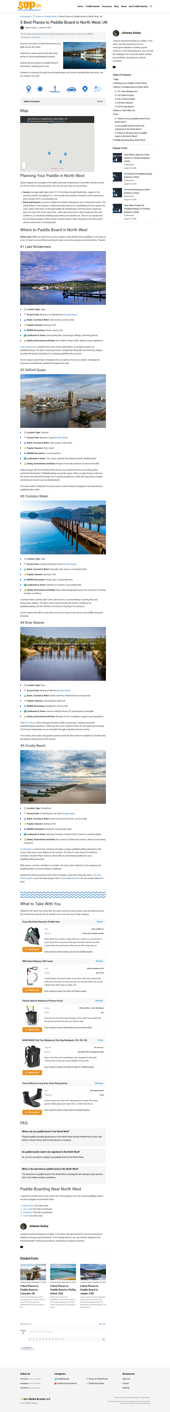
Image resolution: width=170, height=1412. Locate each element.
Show (100, 101)
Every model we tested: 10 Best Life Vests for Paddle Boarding (68, 952)
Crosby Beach (26, 849)
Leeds (26, 1215)
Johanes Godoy (38, 1226)
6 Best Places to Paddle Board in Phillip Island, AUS (63, 1289)
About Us (126, 1379)
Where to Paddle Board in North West (130, 87)
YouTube (23, 1379)
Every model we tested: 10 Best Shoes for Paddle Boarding (67, 1110)
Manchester (28, 1205)
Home (80, 6)
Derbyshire (28, 1212)
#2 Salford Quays (124, 95)
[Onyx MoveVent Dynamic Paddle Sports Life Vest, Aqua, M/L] (32, 936)
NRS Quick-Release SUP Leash (37, 961)
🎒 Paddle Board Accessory (65, 1383)
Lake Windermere (28, 347)
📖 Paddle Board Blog (95, 1383)
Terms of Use (119, 1398)
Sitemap (126, 1388)
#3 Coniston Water (125, 99)
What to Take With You (124, 110)
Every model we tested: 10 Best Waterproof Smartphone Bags (68, 1027)
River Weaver (30, 722)
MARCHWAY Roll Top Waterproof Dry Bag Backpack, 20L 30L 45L (54, 1040)
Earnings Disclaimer (132, 1398)
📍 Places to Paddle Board (44, 16)
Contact (126, 1383)
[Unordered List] (46, 1339)
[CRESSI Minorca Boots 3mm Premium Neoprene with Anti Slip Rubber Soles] (32, 1098)
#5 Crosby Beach (124, 106)
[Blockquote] (49, 1339)
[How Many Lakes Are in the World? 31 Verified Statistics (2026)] (117, 158)
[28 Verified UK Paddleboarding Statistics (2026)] (117, 177)
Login (103, 1324)
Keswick (63, 878)
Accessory (107, 6)
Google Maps (70, 314)
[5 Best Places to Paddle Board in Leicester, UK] (33, 1278)
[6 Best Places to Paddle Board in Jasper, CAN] (93, 1278)
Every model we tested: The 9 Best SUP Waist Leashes (65, 991)
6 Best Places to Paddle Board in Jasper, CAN (89, 1289)
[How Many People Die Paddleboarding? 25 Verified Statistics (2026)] (117, 209)
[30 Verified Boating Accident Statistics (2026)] (117, 193)
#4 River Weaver (124, 103)
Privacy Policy (145, 1398)
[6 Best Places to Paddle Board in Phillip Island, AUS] (63, 1278)
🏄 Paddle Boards (61, 1379)
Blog (116, 6)
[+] (62, 1339)
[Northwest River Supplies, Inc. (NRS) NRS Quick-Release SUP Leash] (32, 976)
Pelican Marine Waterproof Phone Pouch (42, 1000)
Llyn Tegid (27, 1209)
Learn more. (35, 37)
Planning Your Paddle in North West (130, 83)
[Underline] (36, 1339)
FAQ (115, 114)
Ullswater (75, 878)
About (124, 6)
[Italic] (33, 1339)
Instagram (24, 1383)
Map (116, 79)
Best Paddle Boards (138, 6)
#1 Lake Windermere (126, 91)
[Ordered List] (43, 1339)
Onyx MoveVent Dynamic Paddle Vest (41, 921)
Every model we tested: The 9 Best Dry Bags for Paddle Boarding (69, 1067)
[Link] (56, 1339)
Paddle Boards (92, 6)
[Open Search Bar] (151, 6)
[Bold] (30, 1339)
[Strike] (40, 1339)
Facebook (24, 1388)
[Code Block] (52, 1339)
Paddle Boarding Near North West (129, 140)
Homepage (25, 16)
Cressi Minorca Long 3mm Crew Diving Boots (44, 1083)
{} (59, 1339)
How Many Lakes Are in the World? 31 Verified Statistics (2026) (137, 158)
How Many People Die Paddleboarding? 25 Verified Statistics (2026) (137, 208)
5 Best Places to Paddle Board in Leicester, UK (29, 1289)
